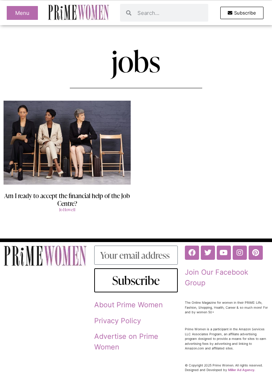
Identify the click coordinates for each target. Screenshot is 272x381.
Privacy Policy (117, 320)
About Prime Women (128, 305)
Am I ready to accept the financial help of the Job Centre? (67, 199)
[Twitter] (208, 253)
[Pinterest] (256, 253)
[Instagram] (240, 253)
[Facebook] (192, 253)
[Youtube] (224, 253)
